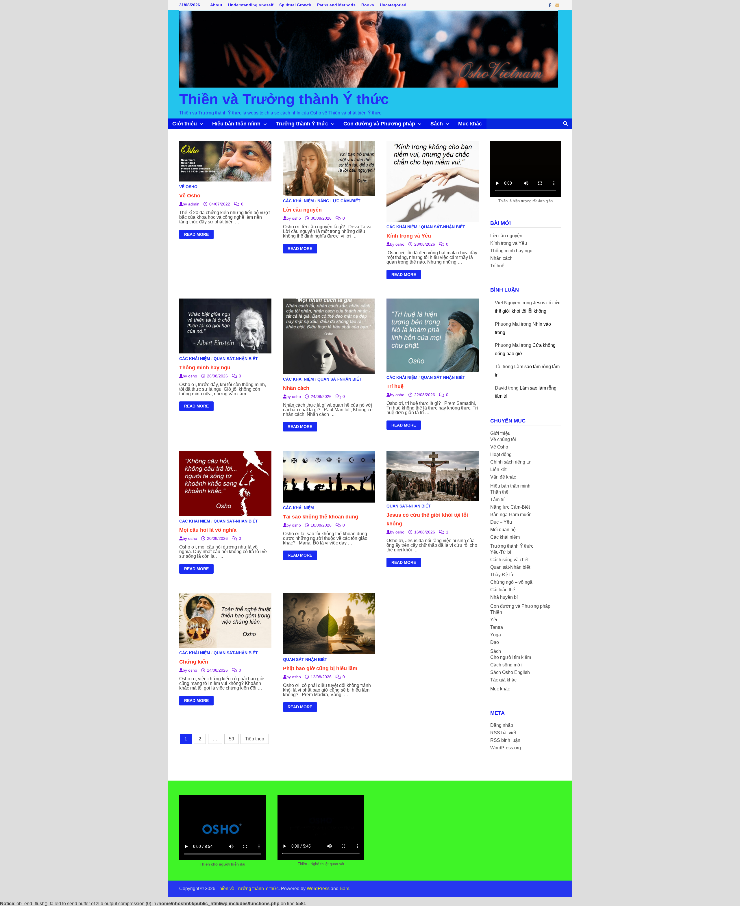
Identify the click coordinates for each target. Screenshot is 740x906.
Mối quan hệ (503, 529)
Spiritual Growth (295, 5)
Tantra (496, 627)
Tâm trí (497, 499)
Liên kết (498, 469)
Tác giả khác (503, 679)
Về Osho (188, 186)
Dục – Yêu (501, 522)
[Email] (557, 5)
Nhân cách (296, 388)
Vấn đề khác (503, 477)
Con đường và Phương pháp (379, 124)
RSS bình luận (505, 740)
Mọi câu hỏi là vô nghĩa (207, 530)
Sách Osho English (510, 672)
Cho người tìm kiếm (510, 657)
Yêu (494, 619)
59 (231, 738)
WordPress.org (505, 747)
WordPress (318, 888)
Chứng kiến (193, 662)
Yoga (495, 634)
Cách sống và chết (509, 559)
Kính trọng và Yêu (408, 236)
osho (296, 218)
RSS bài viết (503, 732)
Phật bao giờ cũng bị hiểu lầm (320, 668)
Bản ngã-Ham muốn (511, 514)
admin (193, 204)
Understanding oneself (250, 5)
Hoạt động (501, 454)
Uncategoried (393, 5)
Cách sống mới (506, 664)
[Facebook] (550, 5)
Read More (196, 235)
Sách (436, 124)
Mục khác (470, 124)
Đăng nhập (501, 725)
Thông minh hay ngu (204, 367)
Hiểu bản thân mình (236, 124)
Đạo (494, 642)
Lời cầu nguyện (302, 210)
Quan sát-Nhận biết (443, 227)
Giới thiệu (184, 124)
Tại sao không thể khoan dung (320, 517)
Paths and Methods (336, 5)
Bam (344, 888)
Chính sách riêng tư (510, 462)
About (216, 5)
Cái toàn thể (502, 589)
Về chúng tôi (503, 439)
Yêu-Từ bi (500, 552)
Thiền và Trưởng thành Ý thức (284, 99)
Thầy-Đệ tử (502, 574)
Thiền (496, 612)
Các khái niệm (298, 201)
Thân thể (499, 492)
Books (367, 5)
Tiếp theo (254, 738)
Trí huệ (395, 386)
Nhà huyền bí (504, 597)
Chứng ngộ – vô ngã (511, 582)
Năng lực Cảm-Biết (338, 201)
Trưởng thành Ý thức (302, 124)
